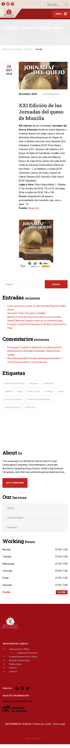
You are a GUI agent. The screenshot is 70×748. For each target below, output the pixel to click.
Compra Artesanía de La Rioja (23, 656)
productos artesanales (38, 399)
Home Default (15, 517)
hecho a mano (33, 391)
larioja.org (33, 208)
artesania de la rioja (14, 383)
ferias (19, 391)
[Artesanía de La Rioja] (17, 13)
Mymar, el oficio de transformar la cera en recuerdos (34, 317)
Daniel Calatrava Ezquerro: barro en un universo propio (35, 320)
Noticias (12, 527)
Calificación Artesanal (27, 653)
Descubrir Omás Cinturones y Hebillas (26, 313)
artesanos (34, 383)
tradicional (30, 407)
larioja (60, 391)
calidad (8, 391)
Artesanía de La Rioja (19, 649)
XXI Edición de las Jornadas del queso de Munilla (41, 111)
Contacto (13, 671)
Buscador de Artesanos (19, 660)
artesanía (48, 383)
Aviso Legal (59, 724)
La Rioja (49, 391)
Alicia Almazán (15, 358)
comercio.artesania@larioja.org (17, 701)
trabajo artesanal (12, 407)
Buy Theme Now (15, 483)
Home (10, 508)
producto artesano (13, 399)
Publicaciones (15, 664)
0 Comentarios (51, 94)
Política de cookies (42, 724)
